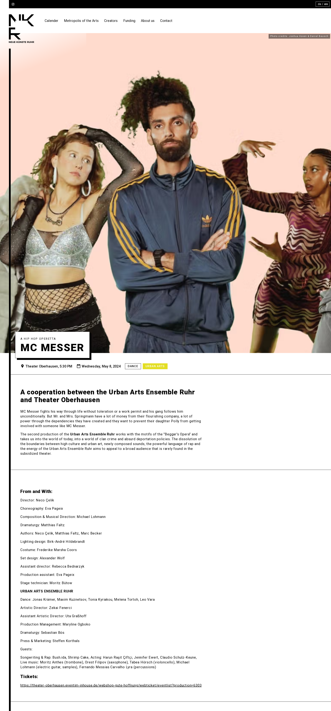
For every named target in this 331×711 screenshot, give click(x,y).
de (319, 4)
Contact (166, 21)
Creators (111, 21)
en (326, 4)
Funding (129, 21)
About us (148, 21)
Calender (51, 21)
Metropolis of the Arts (81, 21)
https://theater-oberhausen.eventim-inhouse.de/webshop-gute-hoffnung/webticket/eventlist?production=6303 (111, 685)
